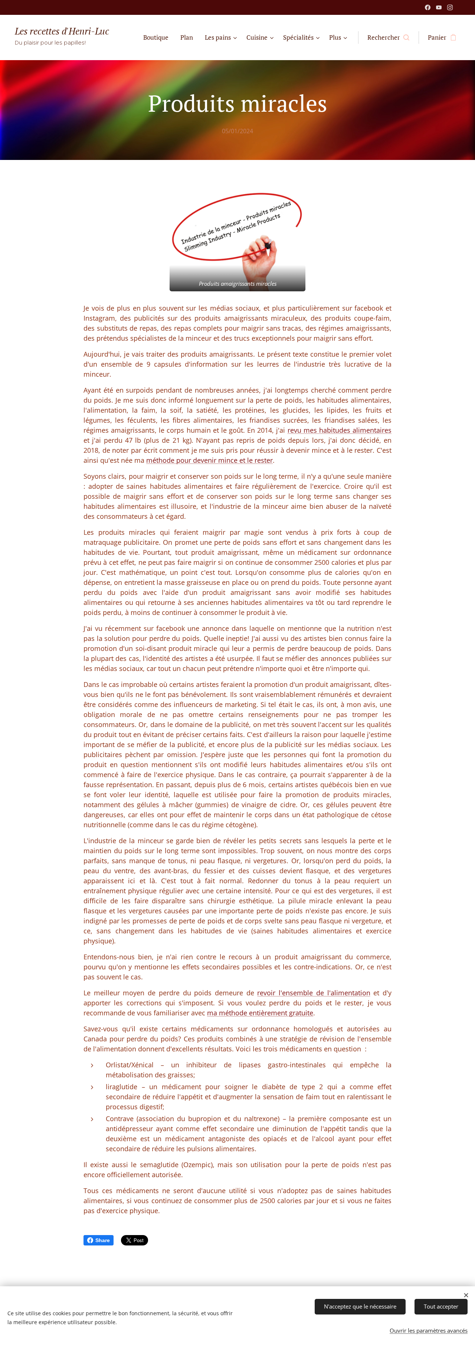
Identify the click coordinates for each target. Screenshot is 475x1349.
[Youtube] (438, 7)
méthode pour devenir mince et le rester (209, 460)
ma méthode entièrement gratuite (260, 1012)
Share (102, 1240)
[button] (388, 37)
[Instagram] (450, 7)
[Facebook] (427, 7)
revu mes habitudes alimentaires (340, 430)
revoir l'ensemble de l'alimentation (313, 992)
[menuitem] (157, 37)
